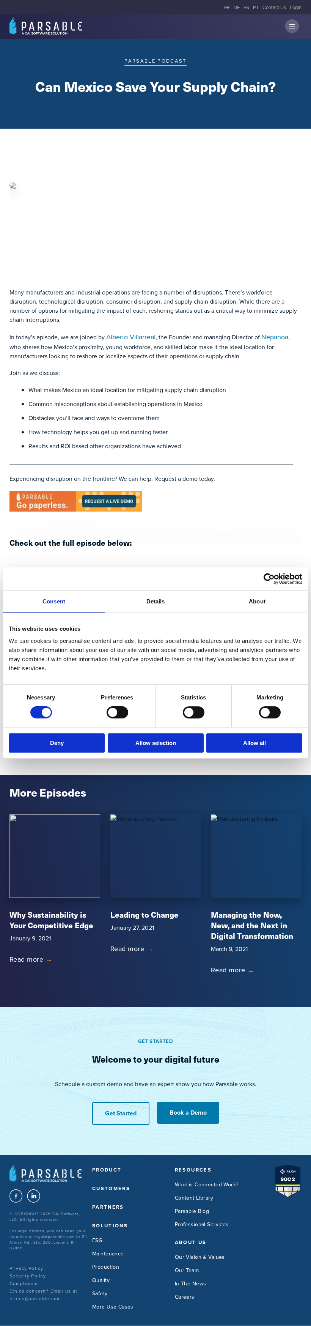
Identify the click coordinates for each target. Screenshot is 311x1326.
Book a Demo (188, 1112)
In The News (190, 1283)
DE (237, 7)
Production (105, 1267)
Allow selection (155, 743)
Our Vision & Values (200, 1257)
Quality (101, 1280)
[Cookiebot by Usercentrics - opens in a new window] (269, 578)
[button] (292, 27)
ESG (97, 1240)
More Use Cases (113, 1306)
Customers (111, 1188)
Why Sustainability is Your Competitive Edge (51, 920)
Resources (193, 1169)
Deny (57, 743)
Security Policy (27, 1275)
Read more (31, 959)
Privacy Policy (26, 1268)
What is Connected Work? (207, 1184)
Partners (108, 1207)
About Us (191, 1242)
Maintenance (108, 1253)
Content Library (194, 1198)
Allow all (254, 743)
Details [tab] (155, 601)
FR (227, 7)
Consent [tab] (53, 601)
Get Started (121, 1113)
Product (106, 1169)
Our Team (187, 1270)
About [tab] (257, 601)
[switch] (117, 712)
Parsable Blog (192, 1211)
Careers (185, 1297)
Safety (100, 1293)
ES (246, 7)
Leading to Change (144, 914)
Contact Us (274, 7)
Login (296, 7)
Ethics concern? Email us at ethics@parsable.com (43, 1295)
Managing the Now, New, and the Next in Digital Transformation (252, 925)
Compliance (23, 1283)
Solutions (110, 1225)
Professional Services (202, 1224)
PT (256, 7)
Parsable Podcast (155, 60)
